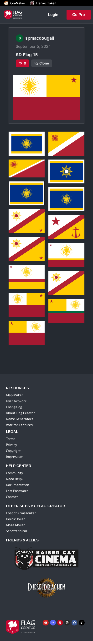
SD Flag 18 (57, 249)
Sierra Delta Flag (22, 215)
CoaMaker (17, 3)
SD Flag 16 (57, 276)
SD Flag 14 (17, 326)
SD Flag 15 (17, 298)
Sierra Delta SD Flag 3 (25, 137)
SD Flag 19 (17, 242)
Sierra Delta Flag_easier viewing (24, 185)
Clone (44, 63)
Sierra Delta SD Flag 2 (65, 165)
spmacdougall (18, 142)
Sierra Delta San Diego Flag (66, 191)
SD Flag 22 (57, 137)
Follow (28, 150)
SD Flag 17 (17, 270)
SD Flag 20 (57, 221)
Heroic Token (46, 3)
